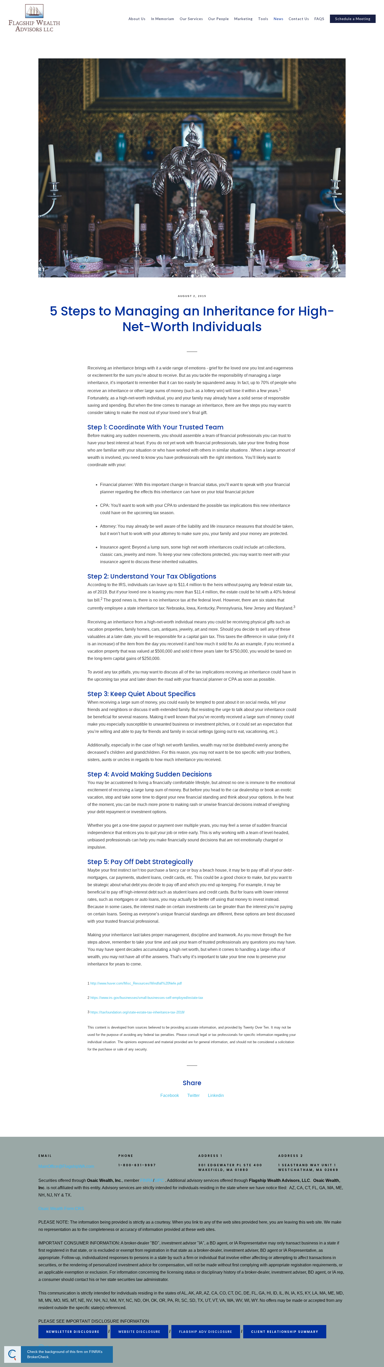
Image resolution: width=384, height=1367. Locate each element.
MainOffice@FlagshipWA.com (66, 1166)
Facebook (169, 1095)
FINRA (146, 1180)
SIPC (159, 1180)
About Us (137, 19)
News (278, 19)
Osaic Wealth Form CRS (61, 1208)
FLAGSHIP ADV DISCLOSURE (205, 1331)
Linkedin (216, 1095)
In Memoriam (162, 19)
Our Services (191, 19)
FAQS (319, 19)
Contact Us (299, 19)
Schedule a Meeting (352, 19)
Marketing (243, 19)
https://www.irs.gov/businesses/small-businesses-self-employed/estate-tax (146, 998)
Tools (263, 19)
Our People (218, 19)
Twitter (193, 1095)
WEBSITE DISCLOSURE (139, 1331)
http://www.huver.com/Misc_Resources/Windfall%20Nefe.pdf (136, 983)
